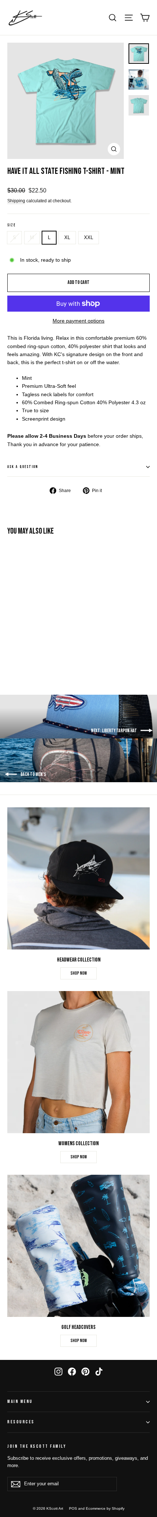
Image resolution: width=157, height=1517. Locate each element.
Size (11, 225)
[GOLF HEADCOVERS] (78, 1246)
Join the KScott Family (36, 1446)
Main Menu (20, 1401)
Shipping (16, 200)
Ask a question (22, 467)
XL (67, 237)
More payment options (78, 321)
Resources (21, 1422)
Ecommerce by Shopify (105, 1508)
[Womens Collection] (78, 1062)
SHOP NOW (78, 973)
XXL (88, 237)
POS (73, 1508)
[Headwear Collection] (78, 878)
